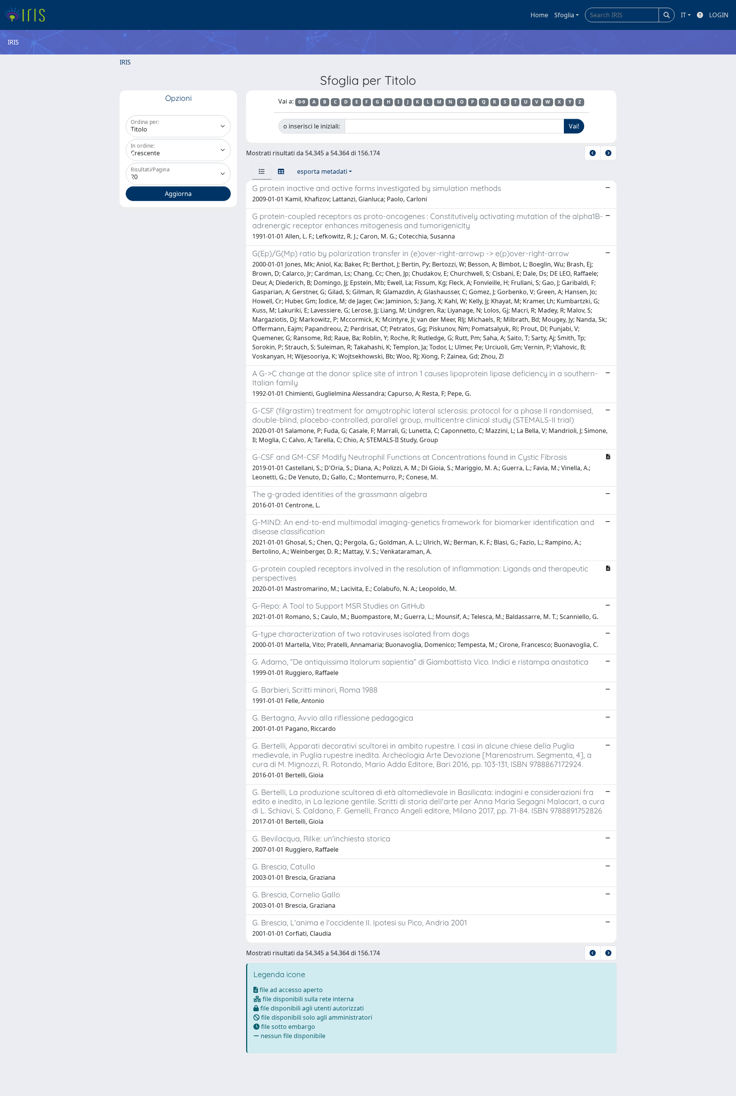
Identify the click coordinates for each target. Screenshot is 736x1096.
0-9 (301, 102)
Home (539, 15)
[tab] (261, 171)
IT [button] (683, 15)
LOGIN (718, 15)
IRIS (125, 62)
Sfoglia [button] (564, 15)
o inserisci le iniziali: (311, 126)
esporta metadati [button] (322, 171)
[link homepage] (28, 15)
